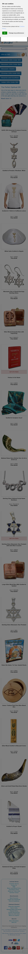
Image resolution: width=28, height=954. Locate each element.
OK (5, 33)
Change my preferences (16, 33)
